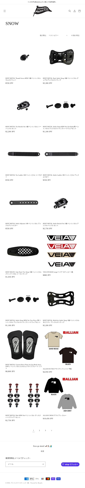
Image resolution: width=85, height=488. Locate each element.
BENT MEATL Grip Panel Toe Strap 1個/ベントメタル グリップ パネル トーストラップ (24, 273)
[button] (4, 11)
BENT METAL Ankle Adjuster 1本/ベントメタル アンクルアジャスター (23, 224)
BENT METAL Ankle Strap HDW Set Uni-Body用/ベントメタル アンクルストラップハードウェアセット (61, 127)
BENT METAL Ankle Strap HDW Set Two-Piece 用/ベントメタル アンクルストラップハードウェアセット (23, 321)
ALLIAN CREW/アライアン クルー (54, 415)
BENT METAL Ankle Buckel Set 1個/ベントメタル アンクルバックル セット (61, 224)
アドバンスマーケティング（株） (20, 483)
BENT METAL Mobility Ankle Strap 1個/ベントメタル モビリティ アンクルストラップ (61, 321)
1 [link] (33, 430)
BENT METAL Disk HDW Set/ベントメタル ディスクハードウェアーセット (23, 416)
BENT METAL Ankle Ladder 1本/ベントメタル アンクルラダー (61, 176)
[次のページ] (51, 430)
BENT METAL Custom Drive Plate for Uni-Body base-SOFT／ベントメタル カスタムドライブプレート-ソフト (24, 366)
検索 (42, 451)
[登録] (42, 464)
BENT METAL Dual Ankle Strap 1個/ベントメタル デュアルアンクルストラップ (60, 79)
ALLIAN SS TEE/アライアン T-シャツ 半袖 (57, 369)
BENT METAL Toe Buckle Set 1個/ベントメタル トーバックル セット (23, 127)
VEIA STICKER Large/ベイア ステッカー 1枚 (58, 272)
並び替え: (43, 35)
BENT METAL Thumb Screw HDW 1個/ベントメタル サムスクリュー (23, 79)
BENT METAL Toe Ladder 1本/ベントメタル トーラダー (24, 176)
